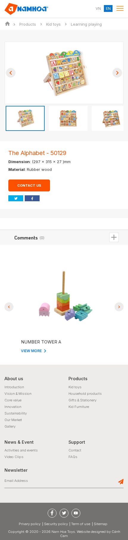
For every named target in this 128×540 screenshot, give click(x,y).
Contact (74, 450)
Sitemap (100, 524)
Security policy (56, 524)
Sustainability (15, 413)
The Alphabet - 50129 (37, 153)
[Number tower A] (64, 296)
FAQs (72, 457)
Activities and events (21, 450)
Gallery (9, 426)
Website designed (91, 532)
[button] (10, 73)
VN (98, 8)
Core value (12, 400)
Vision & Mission (18, 394)
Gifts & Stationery (82, 400)
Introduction (14, 387)
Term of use (80, 524)
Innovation (12, 407)
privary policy (29, 524)
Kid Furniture (78, 407)
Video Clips (14, 457)
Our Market (13, 420)
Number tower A (39, 342)
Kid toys (75, 387)
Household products (85, 394)
